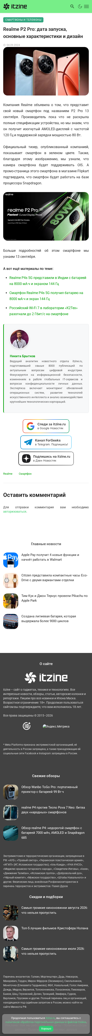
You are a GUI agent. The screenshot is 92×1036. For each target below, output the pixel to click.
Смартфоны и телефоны (23, 19)
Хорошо (46, 1028)
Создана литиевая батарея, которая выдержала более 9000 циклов (48, 618)
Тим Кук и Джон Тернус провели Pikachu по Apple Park (54, 598)
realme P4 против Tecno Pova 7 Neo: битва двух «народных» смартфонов (53, 810)
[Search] (72, 6)
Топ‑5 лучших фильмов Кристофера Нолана (54, 928)
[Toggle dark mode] (80, 6)
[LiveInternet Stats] (37, 726)
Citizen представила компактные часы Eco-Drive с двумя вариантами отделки (54, 577)
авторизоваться (14, 511)
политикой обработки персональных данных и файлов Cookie (45, 1022)
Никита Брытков (22, 356)
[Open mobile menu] (86, 6)
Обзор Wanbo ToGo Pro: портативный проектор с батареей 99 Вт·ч (49, 789)
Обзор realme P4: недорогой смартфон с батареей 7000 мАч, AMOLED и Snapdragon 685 (53, 833)
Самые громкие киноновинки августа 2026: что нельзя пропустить (54, 910)
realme (7, 473)
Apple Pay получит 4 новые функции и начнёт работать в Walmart (50, 557)
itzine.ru (50, 1018)
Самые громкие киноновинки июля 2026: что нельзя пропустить (53, 951)
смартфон (25, 473)
